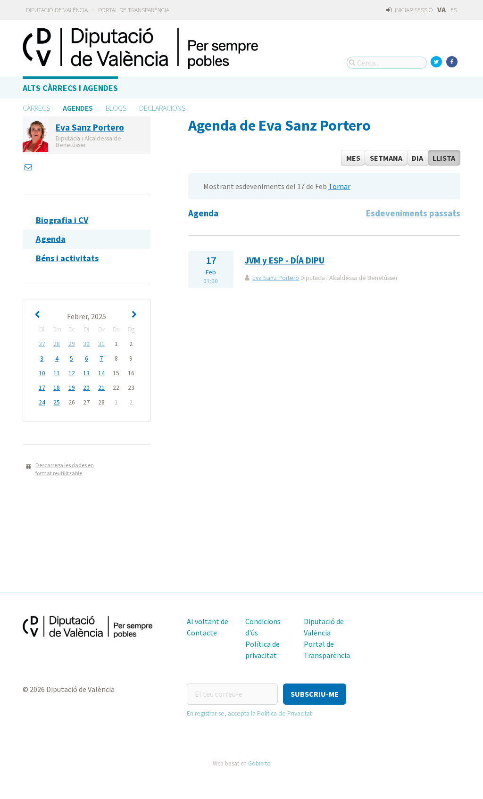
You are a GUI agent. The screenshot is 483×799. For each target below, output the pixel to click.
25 (56, 402)
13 (86, 373)
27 (42, 344)
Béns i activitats (67, 258)
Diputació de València (57, 10)
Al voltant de (207, 621)
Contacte (202, 632)
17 (42, 388)
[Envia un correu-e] (29, 166)
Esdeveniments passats (413, 213)
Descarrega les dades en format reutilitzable (64, 469)
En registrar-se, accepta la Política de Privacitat (249, 713)
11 (56, 373)
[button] (314, 694)
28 (56, 344)
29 (71, 344)
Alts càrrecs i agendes (70, 87)
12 (71, 373)
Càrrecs (36, 108)
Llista (444, 158)
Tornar (339, 186)
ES (453, 10)
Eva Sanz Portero (275, 278)
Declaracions (162, 108)
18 (56, 388)
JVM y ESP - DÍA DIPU (285, 260)
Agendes (78, 108)
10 (42, 373)
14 (101, 373)
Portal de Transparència (133, 10)
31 (101, 344)
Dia (417, 158)
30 (86, 344)
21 (101, 388)
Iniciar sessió (413, 10)
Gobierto (259, 763)
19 (71, 388)
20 (86, 388)
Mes (353, 158)
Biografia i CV (62, 219)
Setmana (386, 158)
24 (42, 402)
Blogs (116, 108)
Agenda (51, 238)
